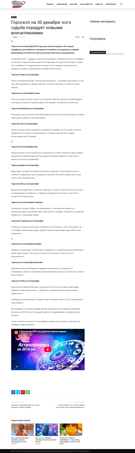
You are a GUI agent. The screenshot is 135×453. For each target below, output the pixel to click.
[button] (121, 4)
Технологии (62, 4)
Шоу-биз (73, 4)
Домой (13, 14)
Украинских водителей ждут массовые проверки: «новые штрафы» (25, 406)
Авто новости (86, 4)
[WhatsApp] (28, 392)
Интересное (111, 4)
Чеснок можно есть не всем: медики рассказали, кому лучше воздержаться (70, 406)
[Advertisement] (48, 377)
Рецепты (50, 4)
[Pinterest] (23, 392)
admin (15, 37)
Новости (99, 4)
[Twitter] (18, 392)
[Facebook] (13, 392)
